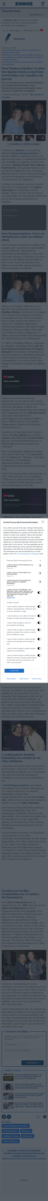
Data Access (24, 679)
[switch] (39, 565)
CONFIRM (14, 671)
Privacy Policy (37, 679)
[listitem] (24, 560)
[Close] (44, 522)
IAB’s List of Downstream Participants (27, 554)
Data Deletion (11, 679)
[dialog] (24, 600)
